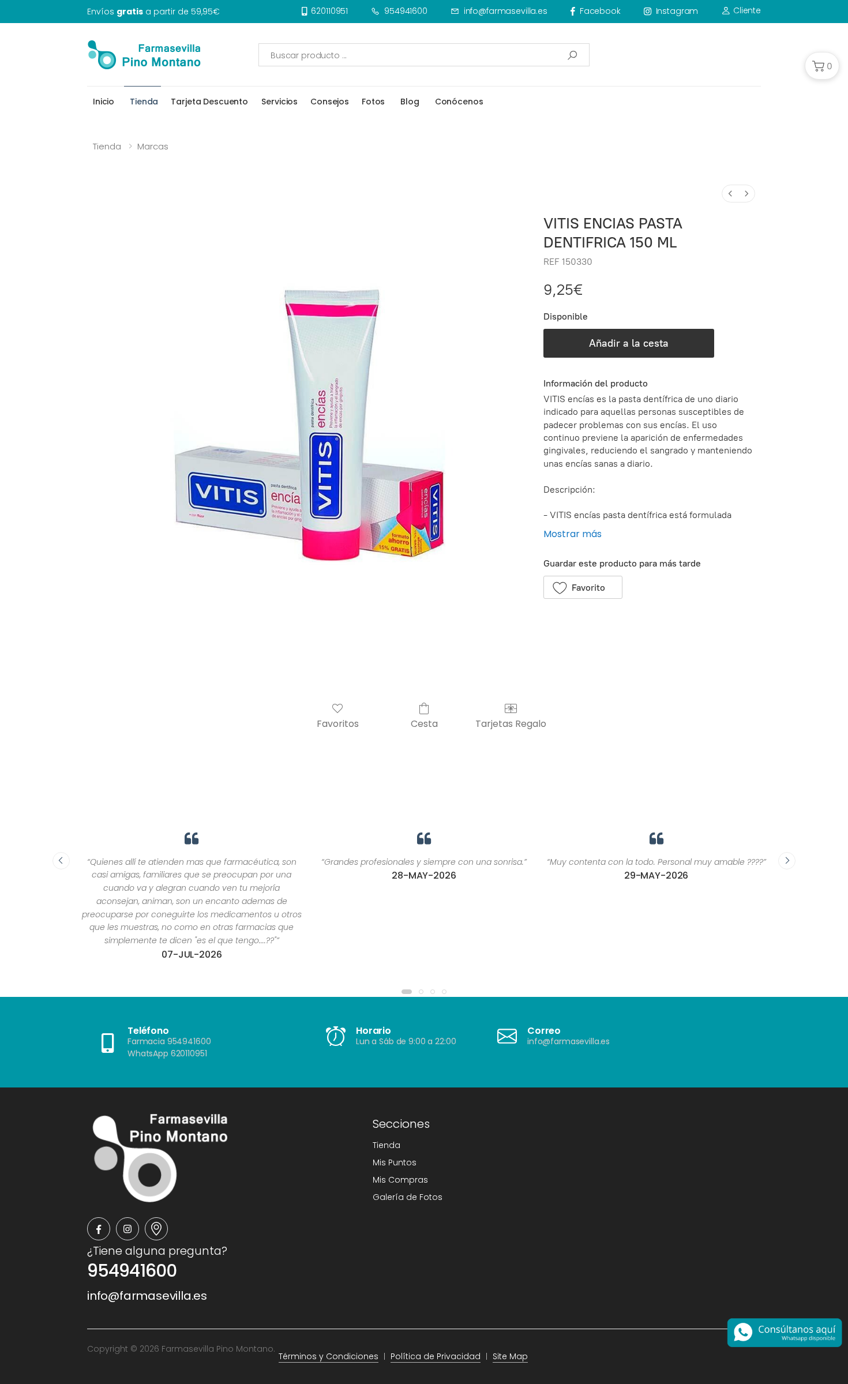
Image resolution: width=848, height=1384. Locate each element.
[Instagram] (127, 1228)
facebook (600, 11)
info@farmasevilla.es (505, 11)
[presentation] (61, 860)
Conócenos (459, 101)
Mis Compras (400, 1180)
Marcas (152, 146)
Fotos (373, 101)
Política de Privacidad (436, 1356)
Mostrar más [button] (572, 534)
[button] (822, 66)
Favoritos (338, 723)
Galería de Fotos (407, 1197)
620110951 (329, 11)
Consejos (329, 101)
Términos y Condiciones (328, 1356)
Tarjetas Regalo (510, 723)
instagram (677, 11)
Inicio (103, 101)
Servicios (279, 101)
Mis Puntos (395, 1162)
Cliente (746, 10)
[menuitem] (730, 193)
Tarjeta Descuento (209, 101)
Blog (409, 101)
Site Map (510, 1356)
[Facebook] (98, 1228)
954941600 (405, 11)
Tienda (144, 101)
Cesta (424, 723)
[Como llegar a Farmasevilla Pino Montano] (156, 1228)
